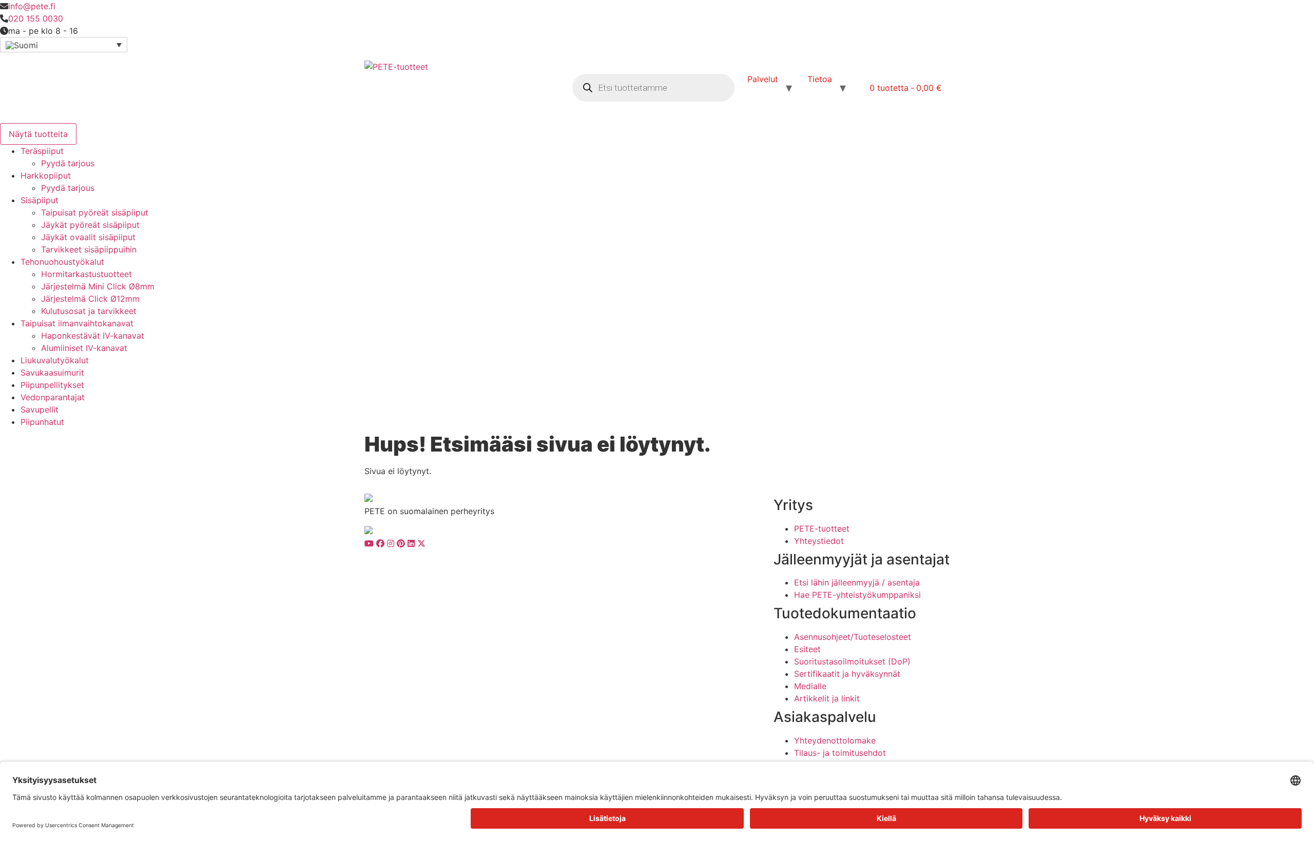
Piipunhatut (42, 422)
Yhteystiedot (819, 541)
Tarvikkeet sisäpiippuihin (89, 249)
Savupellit (40, 409)
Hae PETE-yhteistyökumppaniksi (857, 595)
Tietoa (819, 79)
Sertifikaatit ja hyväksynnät (847, 674)
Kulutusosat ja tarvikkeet (89, 311)
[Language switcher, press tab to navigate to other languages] (63, 44)
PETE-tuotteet (821, 528)
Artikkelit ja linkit (827, 698)
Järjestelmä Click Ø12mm (90, 299)
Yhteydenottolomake (835, 740)
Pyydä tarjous (67, 163)
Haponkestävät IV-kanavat (92, 335)
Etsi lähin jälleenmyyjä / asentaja (857, 582)
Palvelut (762, 79)
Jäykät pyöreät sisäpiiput (90, 225)
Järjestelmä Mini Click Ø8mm (97, 286)
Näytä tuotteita (38, 134)
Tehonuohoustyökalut (62, 262)
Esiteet (807, 649)
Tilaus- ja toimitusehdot (840, 753)
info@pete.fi (31, 6)
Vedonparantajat (53, 397)
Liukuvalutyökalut (55, 360)
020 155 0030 (35, 18)
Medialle (810, 686)
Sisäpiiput (40, 200)
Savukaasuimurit (52, 372)
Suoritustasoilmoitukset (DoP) (852, 661)
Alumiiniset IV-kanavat (84, 348)
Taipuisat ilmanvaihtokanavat (77, 323)
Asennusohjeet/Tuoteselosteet (852, 637)
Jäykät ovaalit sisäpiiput (88, 237)
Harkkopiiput (46, 175)
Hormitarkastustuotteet (86, 274)
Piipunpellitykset (52, 385)
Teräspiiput (42, 151)
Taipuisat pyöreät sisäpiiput (94, 212)
